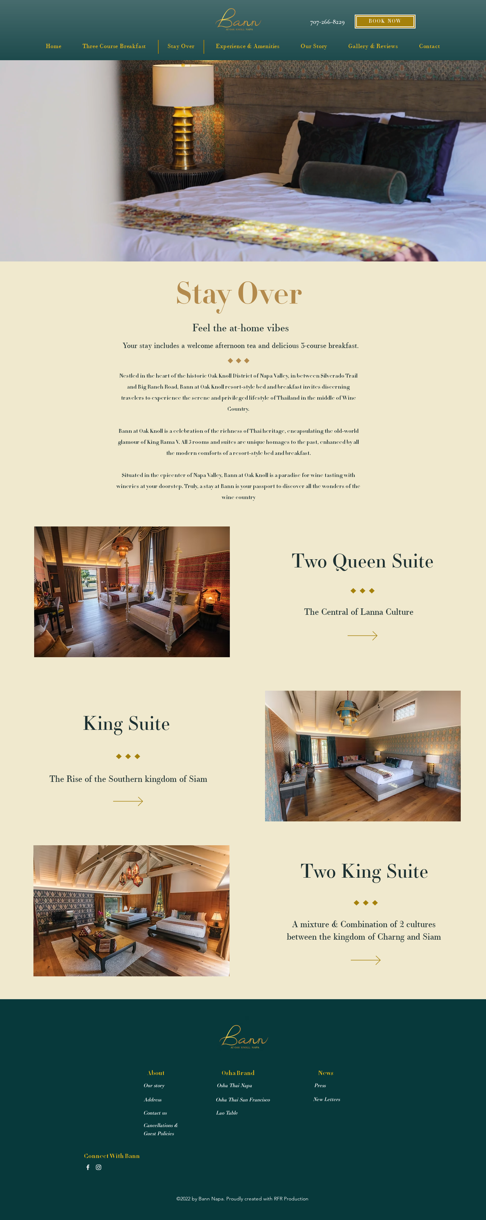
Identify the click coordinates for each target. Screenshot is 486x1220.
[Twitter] (98, 1167)
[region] (132, 592)
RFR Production (291, 1198)
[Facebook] (87, 1167)
